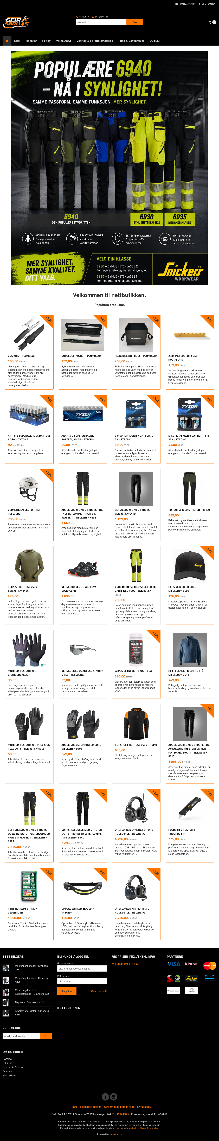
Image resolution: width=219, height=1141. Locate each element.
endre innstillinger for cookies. (144, 1128)
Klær (17, 41)
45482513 (84, 16)
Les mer (120, 1128)
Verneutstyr (63, 41)
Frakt (74, 1107)
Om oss (7, 1071)
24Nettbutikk (116, 1134)
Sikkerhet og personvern (119, 1107)
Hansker (31, 41)
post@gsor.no (101, 16)
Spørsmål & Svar (13, 1067)
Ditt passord (63, 976)
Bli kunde (8, 1063)
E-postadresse (65, 963)
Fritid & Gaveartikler (131, 41)
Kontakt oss (10, 1075)
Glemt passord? (99, 991)
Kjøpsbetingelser (90, 1107)
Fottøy (46, 41)
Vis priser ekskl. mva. (125, 964)
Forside (7, 1059)
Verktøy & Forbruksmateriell (95, 41)
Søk (135, 22)
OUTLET (155, 41)
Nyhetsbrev (144, 1107)
